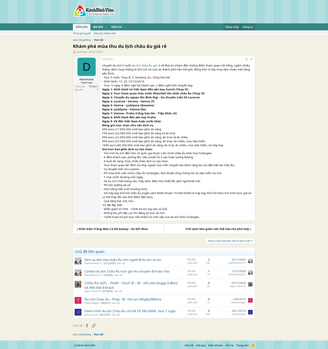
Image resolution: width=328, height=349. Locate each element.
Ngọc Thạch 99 (92, 291)
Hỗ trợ (229, 345)
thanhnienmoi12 (93, 263)
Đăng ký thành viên (105, 33)
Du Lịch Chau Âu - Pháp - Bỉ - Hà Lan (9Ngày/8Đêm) (122, 299)
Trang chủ (242, 345)
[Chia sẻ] (246, 59)
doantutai (81, 52)
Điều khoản (215, 345)
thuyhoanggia (91, 303)
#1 (251, 59)
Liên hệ (188, 345)
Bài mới (98, 27)
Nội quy (201, 345)
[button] (105, 27)
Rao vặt (121, 263)
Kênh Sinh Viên (85, 345)
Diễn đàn (82, 27)
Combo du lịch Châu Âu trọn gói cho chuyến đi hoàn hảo (127, 271)
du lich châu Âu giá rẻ (145, 65)
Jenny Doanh (91, 314)
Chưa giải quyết (82, 33)
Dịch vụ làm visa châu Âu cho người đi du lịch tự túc (122, 259)
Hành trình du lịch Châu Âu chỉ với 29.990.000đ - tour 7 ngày (130, 311)
